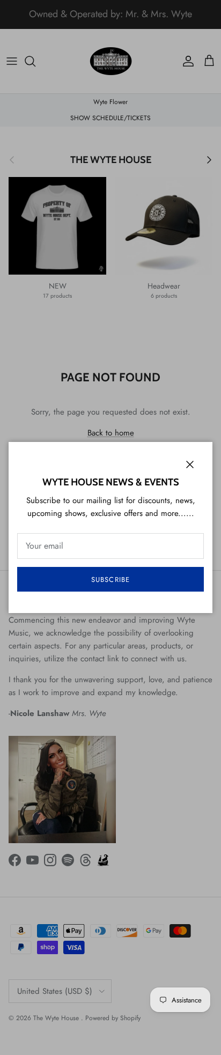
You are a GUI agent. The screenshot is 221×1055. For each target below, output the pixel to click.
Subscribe (110, 579)
